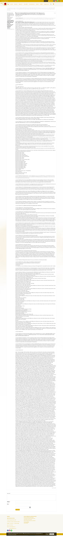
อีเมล (8, 504)
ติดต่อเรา (37, 4)
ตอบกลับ (18, 509)
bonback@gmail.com (12, 526)
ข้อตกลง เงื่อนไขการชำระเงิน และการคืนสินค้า (29, 520)
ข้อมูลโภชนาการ (46, 4)
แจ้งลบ (55, 13)
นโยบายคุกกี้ (14, 534)
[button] (51, 4)
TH (60, 1)
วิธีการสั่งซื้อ (26, 4)
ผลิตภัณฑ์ (20, 4)
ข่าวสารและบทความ (32, 4)
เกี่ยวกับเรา (15, 4)
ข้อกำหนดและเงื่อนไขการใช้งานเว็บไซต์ (29, 517)
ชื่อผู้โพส (8, 501)
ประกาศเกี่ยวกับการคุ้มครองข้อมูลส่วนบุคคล (29, 518)
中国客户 (41, 4)
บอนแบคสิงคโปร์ (26, 523)
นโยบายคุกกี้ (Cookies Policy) (28, 519)
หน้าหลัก (11, 4)
